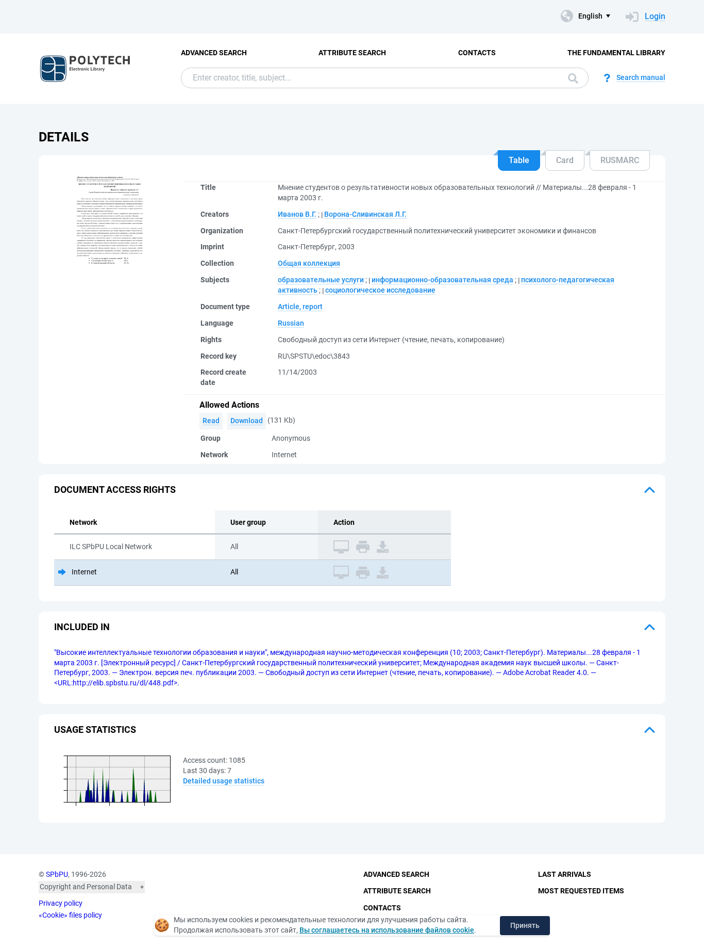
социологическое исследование (380, 290)
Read (211, 420)
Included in (82, 626)
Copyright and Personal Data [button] (86, 887)
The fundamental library (616, 53)
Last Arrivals (564, 874)
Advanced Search (214, 53)
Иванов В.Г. (297, 214)
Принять (525, 925)
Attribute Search (352, 53)
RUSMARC (619, 160)
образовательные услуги (321, 280)
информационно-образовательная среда (442, 280)
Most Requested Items (581, 891)
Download (246, 420)
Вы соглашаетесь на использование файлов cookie (386, 930)
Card (565, 160)
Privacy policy (60, 903)
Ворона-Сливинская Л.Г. (365, 214)
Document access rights (115, 489)
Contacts (477, 53)
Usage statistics (95, 729)
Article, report (300, 306)
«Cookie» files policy (70, 915)
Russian (291, 323)
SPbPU (57, 874)
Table (519, 160)
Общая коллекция (309, 263)
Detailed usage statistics (223, 781)
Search (570, 78)
